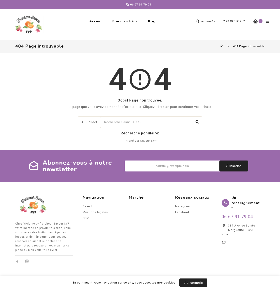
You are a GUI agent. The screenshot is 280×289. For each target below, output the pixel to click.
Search (88, 206)
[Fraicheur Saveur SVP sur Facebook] (17, 261)
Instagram (182, 206)
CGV (86, 218)
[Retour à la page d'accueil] (222, 46)
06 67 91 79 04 (237, 216)
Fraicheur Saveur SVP (141, 140)
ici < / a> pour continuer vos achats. (184, 107)
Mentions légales (95, 212)
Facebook (182, 212)
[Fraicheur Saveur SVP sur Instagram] (27, 261)
